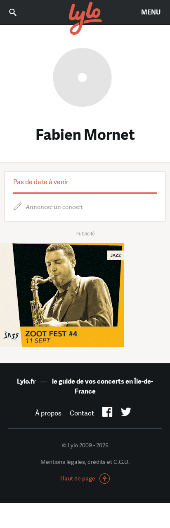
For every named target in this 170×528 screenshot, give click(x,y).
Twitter (126, 413)
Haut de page (77, 478)
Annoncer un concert (54, 207)
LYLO (85, 18)
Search (18, 12)
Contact (82, 413)
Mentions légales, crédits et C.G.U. (85, 462)
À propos (48, 413)
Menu (151, 12)
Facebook (107, 413)
